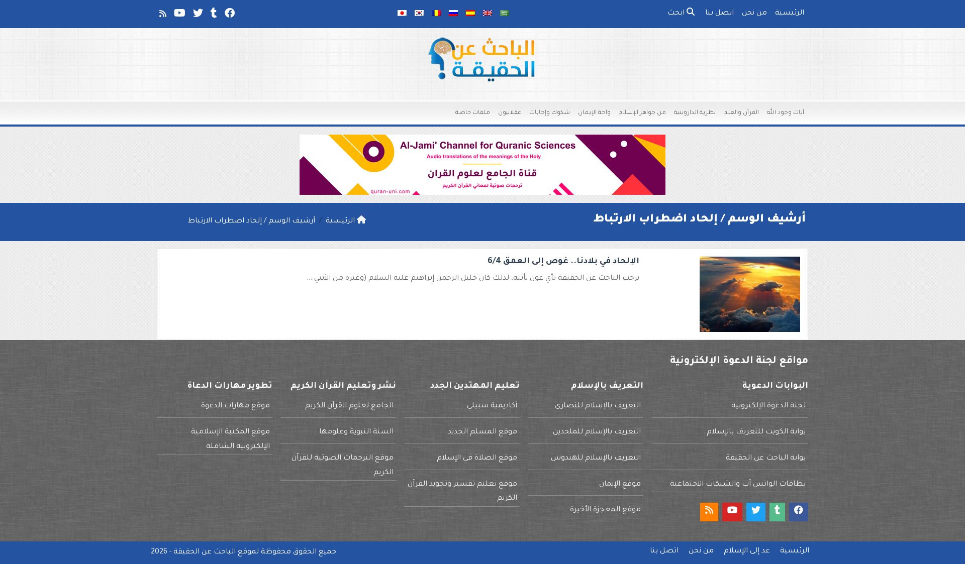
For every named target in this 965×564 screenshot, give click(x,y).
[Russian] (453, 14)
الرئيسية (789, 14)
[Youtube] (178, 15)
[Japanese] (402, 14)
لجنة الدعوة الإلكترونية (768, 406)
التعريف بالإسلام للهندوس (596, 459)
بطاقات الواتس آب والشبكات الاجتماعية (738, 485)
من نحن (754, 14)
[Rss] (162, 15)
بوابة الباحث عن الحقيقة (766, 459)
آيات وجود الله (785, 113)
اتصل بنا (719, 14)
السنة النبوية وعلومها (356, 432)
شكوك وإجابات (549, 113)
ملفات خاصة (472, 113)
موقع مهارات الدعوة (235, 406)
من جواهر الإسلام (642, 113)
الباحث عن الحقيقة (204, 552)
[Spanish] (470, 14)
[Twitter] (197, 15)
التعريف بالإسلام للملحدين (597, 432)
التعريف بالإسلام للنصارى (598, 406)
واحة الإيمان (594, 113)
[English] (487, 14)
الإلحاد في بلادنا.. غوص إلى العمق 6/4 (563, 261)
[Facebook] (229, 15)
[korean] (419, 14)
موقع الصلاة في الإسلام (477, 459)
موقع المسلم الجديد (482, 432)
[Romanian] (436, 14)
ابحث (677, 14)
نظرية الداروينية (695, 113)
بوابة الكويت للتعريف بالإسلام (756, 432)
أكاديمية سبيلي (492, 406)
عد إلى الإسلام (747, 551)
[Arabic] (504, 14)
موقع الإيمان (620, 485)
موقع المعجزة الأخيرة (605, 510)
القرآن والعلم (741, 113)
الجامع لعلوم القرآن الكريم (349, 406)
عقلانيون (509, 113)
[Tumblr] (213, 15)
